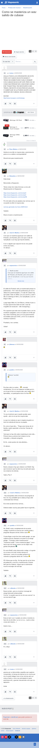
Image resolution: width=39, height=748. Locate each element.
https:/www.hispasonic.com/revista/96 (15, 197)
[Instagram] (2, 737)
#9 (4, 464)
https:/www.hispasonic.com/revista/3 (15, 193)
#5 (4, 265)
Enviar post (7, 52)
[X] (16, 737)
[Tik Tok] (9, 737)
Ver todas (30, 112)
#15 (5, 669)
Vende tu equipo (26, 728)
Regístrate (6, 717)
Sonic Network (16, 728)
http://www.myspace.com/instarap (14, 98)
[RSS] (19, 737)
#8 (4, 411)
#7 (4, 370)
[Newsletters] (23, 737)
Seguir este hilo (20, 52)
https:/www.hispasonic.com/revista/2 (15, 195)
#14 (5, 644)
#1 (4, 73)
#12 (5, 588)
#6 (4, 344)
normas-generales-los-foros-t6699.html (16, 207)
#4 (4, 232)
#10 (5, 492)
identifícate (14, 717)
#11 (5, 525)
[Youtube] (5, 737)
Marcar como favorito (10, 56)
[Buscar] (35, 61)
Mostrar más (21, 281)
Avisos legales (9, 730)
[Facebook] (12, 737)
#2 (4, 149)
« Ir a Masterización (8, 698)
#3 (4, 176)
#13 (5, 615)
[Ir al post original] (8, 270)
